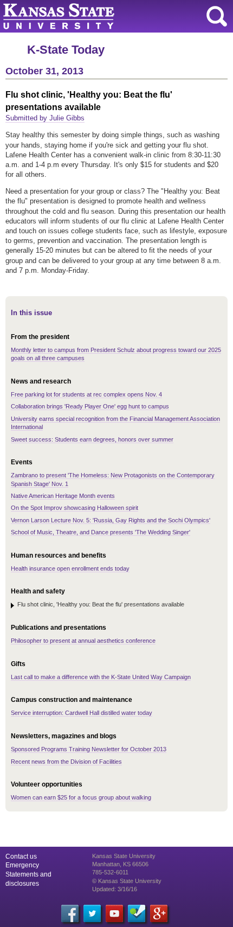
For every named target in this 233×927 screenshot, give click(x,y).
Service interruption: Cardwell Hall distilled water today (81, 712)
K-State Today (66, 49)
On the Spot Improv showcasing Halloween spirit (74, 507)
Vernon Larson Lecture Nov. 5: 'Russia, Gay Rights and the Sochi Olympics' (110, 520)
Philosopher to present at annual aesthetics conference (83, 640)
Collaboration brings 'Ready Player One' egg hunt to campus (90, 406)
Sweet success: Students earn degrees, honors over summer (92, 439)
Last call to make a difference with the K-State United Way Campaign (101, 677)
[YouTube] (114, 913)
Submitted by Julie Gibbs (45, 118)
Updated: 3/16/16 (114, 889)
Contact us (21, 856)
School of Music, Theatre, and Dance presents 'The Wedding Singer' (100, 532)
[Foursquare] (136, 913)
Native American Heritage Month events (63, 496)
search (217, 16)
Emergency (22, 865)
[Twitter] (92, 913)
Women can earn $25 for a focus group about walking (81, 797)
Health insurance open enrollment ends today (70, 568)
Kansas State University (99, 16)
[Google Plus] (158, 913)
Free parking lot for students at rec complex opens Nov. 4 (86, 394)
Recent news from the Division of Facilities (66, 761)
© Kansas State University (126, 881)
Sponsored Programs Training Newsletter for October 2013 (88, 749)
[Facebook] (70, 913)
